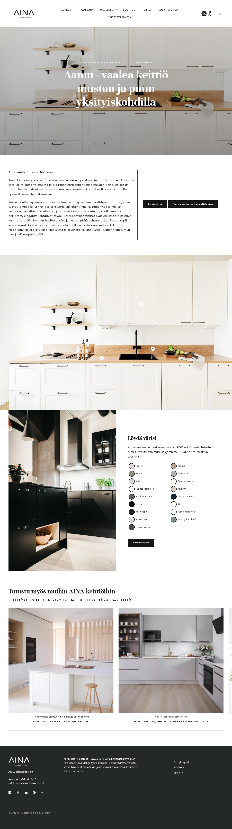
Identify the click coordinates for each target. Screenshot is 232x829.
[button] (155, 204)
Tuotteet (130, 9)
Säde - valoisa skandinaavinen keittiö (61, 721)
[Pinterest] (36, 792)
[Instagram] (20, 792)
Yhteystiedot (118, 17)
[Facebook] (12, 792)
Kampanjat (88, 9)
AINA (147, 9)
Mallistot (107, 9)
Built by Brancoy (42, 813)
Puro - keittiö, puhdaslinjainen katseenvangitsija (171, 721)
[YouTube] (28, 793)
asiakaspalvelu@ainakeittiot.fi (26, 783)
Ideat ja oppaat (169, 9)
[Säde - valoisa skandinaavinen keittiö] (60, 660)
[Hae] (219, 13)
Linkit (177, 772)
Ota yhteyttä (181, 762)
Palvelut (66, 9)
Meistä (178, 767)
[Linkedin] (45, 792)
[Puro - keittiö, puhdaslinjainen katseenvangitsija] (171, 660)
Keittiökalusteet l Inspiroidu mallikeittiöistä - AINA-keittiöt (70, 600)
